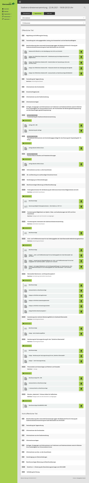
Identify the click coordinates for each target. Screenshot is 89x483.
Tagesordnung (38, 13)
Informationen (26, 13)
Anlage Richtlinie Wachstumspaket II (37, 311)
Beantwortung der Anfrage (35, 130)
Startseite (6, 9)
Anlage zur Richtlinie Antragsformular (38, 295)
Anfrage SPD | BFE (33, 125)
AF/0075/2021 (27, 159)
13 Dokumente (26, 23)
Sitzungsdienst (81, 478)
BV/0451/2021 (27, 323)
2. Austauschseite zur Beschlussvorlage (38, 388)
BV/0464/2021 (27, 280)
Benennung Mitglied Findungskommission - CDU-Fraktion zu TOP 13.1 (45, 206)
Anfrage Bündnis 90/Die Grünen (36, 147)
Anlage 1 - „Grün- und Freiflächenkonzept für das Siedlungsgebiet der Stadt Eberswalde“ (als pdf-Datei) (51, 255)
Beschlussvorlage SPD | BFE (35, 377)
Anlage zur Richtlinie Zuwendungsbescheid (39, 300)
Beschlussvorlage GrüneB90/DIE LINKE (38, 405)
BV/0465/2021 (27, 373)
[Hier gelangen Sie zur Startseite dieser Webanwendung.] (8, 3)
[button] (8, 14)
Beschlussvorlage (33, 200)
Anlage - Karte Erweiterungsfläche (37, 333)
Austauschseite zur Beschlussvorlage (37, 290)
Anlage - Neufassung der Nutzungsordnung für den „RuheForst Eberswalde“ (47, 355)
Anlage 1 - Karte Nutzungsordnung (37, 360)
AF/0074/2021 (27, 143)
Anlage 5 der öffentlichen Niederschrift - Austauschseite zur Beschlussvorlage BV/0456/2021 (50, 73)
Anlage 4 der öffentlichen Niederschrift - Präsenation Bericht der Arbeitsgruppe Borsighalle (50, 67)
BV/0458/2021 (27, 245)
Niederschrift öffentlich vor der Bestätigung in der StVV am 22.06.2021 (45, 51)
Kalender (6, 11)
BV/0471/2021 (27, 401)
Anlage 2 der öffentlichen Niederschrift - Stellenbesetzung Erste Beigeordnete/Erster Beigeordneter (49, 57)
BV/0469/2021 (27, 228)
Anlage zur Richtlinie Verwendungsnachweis (39, 305)
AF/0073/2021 (27, 120)
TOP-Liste (49, 13)
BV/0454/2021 (27, 346)
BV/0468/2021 (27, 196)
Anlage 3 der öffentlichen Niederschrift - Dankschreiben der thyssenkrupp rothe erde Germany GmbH (49, 63)
